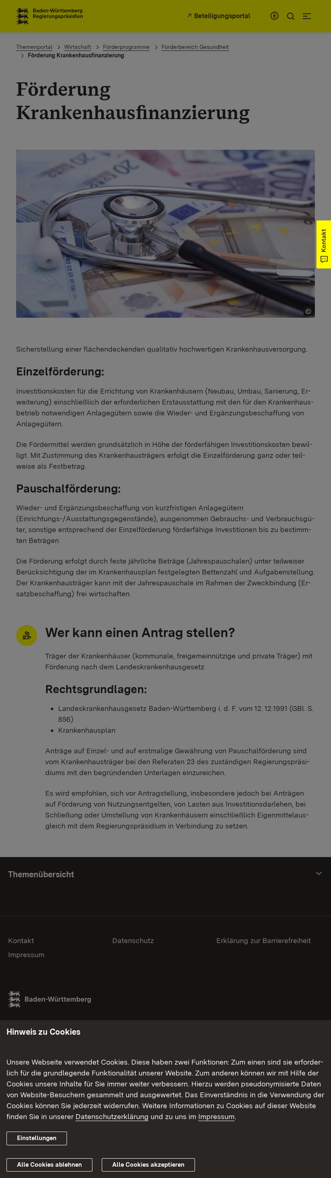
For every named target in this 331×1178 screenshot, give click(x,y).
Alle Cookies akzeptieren (148, 1164)
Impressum (216, 1116)
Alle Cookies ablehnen (49, 1164)
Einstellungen (37, 1138)
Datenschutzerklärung (112, 1116)
